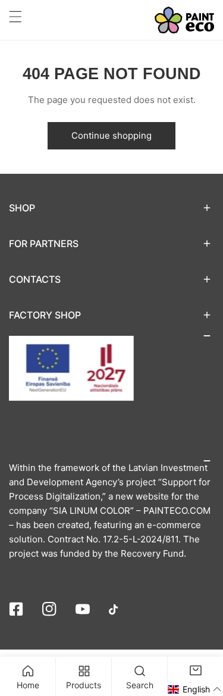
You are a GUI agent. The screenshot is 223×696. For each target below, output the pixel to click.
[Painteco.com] (184, 20)
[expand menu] (15, 17)
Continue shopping (111, 135)
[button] (111, 208)
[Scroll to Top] (201, 633)
